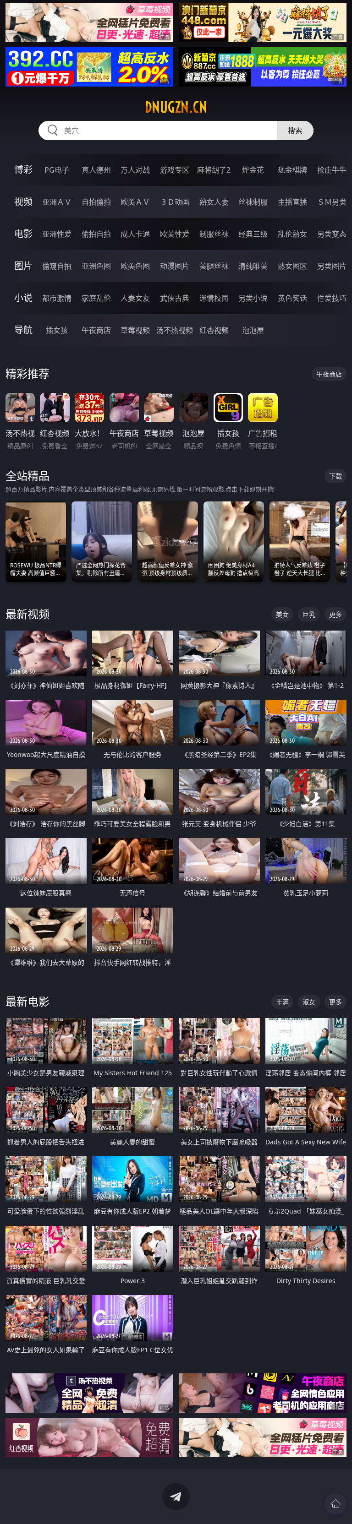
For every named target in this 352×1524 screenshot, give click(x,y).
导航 (23, 330)
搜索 (295, 130)
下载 (335, 476)
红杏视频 (214, 330)
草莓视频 (135, 330)
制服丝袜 (214, 234)
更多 (335, 614)
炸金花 (253, 170)
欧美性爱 (174, 234)
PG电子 (56, 170)
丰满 (282, 1001)
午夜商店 (96, 330)
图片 (23, 266)
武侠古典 (174, 298)
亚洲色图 (96, 266)
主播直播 (292, 202)
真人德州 (96, 170)
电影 (23, 234)
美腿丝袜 (214, 266)
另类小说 (253, 298)
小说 (23, 298)
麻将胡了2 (214, 170)
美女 (282, 614)
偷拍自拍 (96, 234)
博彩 (23, 169)
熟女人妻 (214, 202)
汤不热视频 (174, 330)
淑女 (308, 1001)
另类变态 (331, 234)
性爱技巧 (331, 298)
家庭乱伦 (96, 298)
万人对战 (135, 170)
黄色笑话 (292, 298)
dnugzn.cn (176, 107)
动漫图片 (174, 266)
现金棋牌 (292, 170)
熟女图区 (292, 266)
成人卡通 (135, 234)
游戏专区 (174, 170)
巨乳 (308, 614)
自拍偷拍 (96, 202)
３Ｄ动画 (174, 202)
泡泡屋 (253, 330)
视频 (23, 202)
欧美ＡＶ (135, 202)
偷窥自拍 (57, 266)
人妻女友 (135, 298)
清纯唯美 (253, 266)
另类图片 (331, 266)
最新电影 (28, 1001)
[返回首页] (335, 1504)
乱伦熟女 (292, 234)
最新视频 (28, 613)
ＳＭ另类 (331, 202)
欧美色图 (135, 266)
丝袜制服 (253, 202)
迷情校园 (214, 298)
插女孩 (57, 330)
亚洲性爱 (57, 234)
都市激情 (57, 298)
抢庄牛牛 (331, 170)
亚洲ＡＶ (57, 202)
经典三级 (253, 234)
